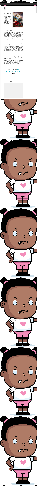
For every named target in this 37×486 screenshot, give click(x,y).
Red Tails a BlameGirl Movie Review (13, 9)
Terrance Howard (12, 71)
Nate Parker (16, 70)
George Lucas (12, 70)
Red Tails (7, 71)
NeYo (19, 70)
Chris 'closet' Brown (11, 56)
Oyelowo (21, 70)
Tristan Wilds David (18, 71)
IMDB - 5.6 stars (18, 28)
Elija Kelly (7, 70)
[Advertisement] (29, 22)
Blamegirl (18, 69)
